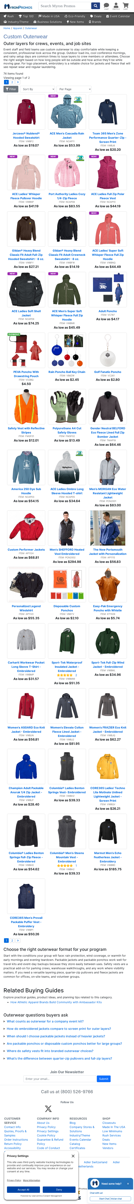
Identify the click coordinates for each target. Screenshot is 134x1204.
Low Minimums (112, 1131)
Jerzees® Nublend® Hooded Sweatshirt (26, 135)
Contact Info (12, 1127)
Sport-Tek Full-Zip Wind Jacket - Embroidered (108, 664)
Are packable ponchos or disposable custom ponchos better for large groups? (64, 1043)
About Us (43, 1123)
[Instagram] (71, 1110)
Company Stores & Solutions (82, 1129)
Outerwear (31, 28)
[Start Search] (95, 5)
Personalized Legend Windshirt (26, 608)
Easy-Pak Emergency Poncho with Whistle (108, 608)
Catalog (75, 1144)
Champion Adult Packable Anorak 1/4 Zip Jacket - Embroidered (26, 792)
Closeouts (109, 1123)
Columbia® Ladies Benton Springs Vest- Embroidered (67, 790)
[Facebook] (56, 1110)
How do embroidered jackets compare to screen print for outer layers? (59, 1028)
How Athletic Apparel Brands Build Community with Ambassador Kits (56, 1002)
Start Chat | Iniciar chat (110, 1198)
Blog (73, 1123)
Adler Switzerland (95, 1162)
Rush (10, 16)
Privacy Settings (47, 1131)
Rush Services (111, 1135)
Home (6, 28)
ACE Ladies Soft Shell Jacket (26, 313)
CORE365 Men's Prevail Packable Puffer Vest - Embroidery (26, 922)
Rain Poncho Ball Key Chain (67, 372)
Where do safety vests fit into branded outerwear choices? (50, 1051)
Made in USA (50, 16)
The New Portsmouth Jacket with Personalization (107, 552)
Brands (96, 21)
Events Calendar (80, 1139)
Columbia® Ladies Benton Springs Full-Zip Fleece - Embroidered (26, 857)
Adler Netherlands (81, 1166)
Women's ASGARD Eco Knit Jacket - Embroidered (26, 729)
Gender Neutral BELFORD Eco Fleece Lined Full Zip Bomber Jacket (108, 432)
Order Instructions (16, 1139)
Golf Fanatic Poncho (107, 372)
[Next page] (18, 82)
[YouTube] (86, 1110)
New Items (77, 21)
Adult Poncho (108, 311)
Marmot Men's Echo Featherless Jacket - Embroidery (108, 857)
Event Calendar (120, 16)
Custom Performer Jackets (26, 549)
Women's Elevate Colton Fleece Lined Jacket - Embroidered (67, 732)
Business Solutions (49, 21)
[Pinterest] (64, 1110)
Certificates (77, 1148)
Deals (97, 16)
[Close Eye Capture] (128, 1183)
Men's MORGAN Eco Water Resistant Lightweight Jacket (108, 493)
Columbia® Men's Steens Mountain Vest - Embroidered (67, 857)
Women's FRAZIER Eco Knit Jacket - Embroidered (108, 729)
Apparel (17, 28)
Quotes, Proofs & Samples (15, 1133)
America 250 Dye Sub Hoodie (26, 491)
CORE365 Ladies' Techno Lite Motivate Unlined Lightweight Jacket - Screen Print (108, 794)
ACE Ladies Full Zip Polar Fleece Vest (108, 196)
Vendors (107, 1148)
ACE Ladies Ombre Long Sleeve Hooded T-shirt (67, 491)
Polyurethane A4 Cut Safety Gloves (67, 430)
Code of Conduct (48, 1148)
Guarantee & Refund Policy (50, 1142)
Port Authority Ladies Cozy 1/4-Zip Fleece (67, 196)
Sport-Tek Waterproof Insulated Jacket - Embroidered (67, 667)
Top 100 (28, 16)
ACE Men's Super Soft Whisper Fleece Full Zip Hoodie (67, 315)
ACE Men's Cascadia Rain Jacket (67, 135)
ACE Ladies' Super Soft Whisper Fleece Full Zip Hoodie (108, 255)
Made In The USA (113, 1127)
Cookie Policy (46, 1135)
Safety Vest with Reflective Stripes (26, 430)
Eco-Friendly (76, 16)
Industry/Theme (18, 21)
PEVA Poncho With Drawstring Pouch (26, 374)
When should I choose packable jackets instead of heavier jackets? (56, 1036)
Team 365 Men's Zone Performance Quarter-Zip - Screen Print (108, 138)
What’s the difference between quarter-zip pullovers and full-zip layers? (59, 1058)
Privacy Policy (46, 1127)
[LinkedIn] (79, 1110)
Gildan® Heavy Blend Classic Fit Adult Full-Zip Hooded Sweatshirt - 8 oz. (26, 255)
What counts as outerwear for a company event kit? (45, 1021)
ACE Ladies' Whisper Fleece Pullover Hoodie (26, 196)
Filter (12, 89)
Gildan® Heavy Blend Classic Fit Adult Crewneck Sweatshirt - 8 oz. (67, 255)
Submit (103, 1079)
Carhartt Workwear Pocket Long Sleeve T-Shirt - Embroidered (26, 667)
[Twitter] (48, 1110)
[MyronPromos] (17, 6)
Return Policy (13, 1144)
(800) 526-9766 (77, 1091)
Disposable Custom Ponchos (67, 608)
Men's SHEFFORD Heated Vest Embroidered (67, 552)
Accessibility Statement (12, 1150)
